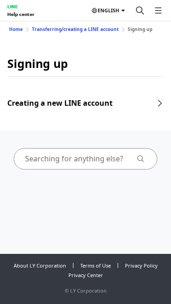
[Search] (140, 10)
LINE (12, 6)
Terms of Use (95, 265)
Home (16, 29)
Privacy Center (85, 275)
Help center (20, 14)
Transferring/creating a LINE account (75, 29)
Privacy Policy (141, 265)
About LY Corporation (40, 265)
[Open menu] (158, 10)
